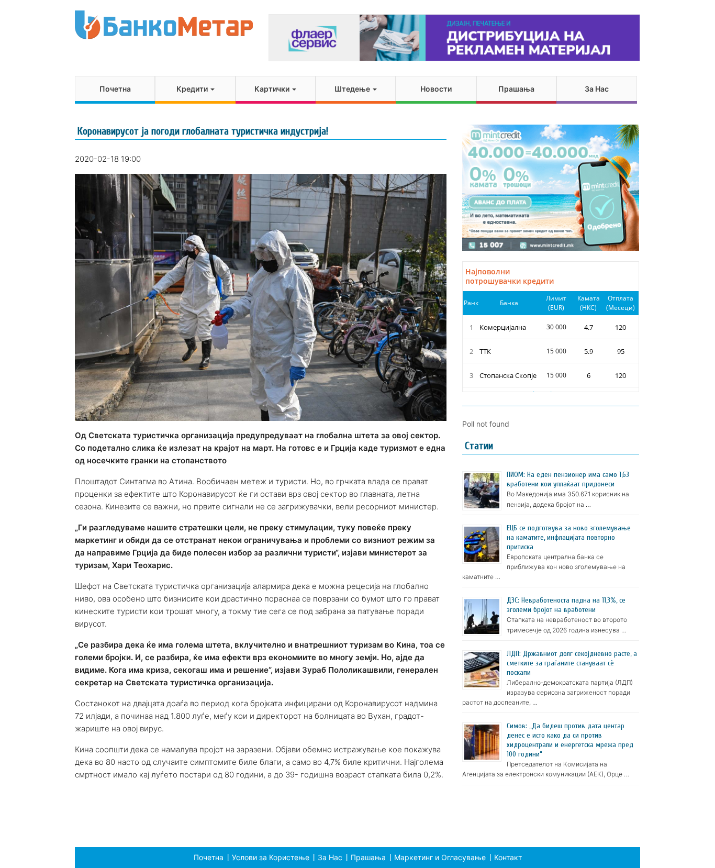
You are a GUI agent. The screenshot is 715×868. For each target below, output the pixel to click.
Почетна (115, 88)
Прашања (516, 88)
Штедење (353, 88)
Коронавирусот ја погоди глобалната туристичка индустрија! (202, 131)
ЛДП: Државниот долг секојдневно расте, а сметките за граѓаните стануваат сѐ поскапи (572, 663)
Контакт (508, 857)
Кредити (192, 88)
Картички (272, 88)
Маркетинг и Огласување (440, 857)
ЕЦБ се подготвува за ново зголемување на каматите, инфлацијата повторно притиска (569, 537)
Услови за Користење (270, 857)
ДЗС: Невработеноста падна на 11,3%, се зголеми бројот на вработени (566, 605)
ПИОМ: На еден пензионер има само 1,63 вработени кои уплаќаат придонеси (568, 479)
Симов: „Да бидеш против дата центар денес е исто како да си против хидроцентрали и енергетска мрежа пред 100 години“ (570, 740)
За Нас (597, 88)
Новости (436, 88)
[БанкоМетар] (164, 24)
